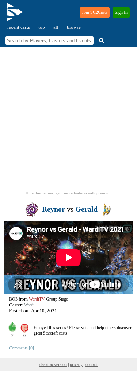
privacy (76, 364)
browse (74, 27)
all (55, 27)
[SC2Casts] (16, 15)
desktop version (53, 364)
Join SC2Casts (94, 12)
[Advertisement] (68, 121)
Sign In (121, 12)
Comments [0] (21, 348)
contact (91, 364)
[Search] (101, 40)
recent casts (18, 27)
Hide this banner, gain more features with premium (69, 193)
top (41, 27)
